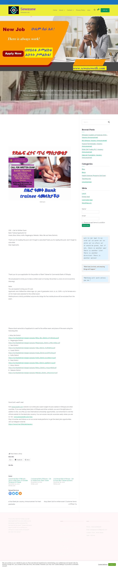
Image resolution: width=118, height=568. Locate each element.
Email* (84, 216)
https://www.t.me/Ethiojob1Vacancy (20, 424)
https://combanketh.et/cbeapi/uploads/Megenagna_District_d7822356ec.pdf (34, 343)
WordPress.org (86, 203)
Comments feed (87, 200)
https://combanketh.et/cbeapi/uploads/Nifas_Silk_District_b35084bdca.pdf (33, 338)
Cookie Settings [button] (102, 564)
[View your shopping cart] (98, 10)
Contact (69, 10)
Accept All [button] (112, 564)
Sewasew (28, 9)
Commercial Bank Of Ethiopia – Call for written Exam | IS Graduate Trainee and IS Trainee (18, 480)
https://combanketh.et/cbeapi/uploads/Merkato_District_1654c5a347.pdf (32, 373)
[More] (20, 493)
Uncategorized (86, 182)
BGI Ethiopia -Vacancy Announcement (94, 140)
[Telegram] (16, 493)
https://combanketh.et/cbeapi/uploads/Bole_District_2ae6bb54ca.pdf (31, 363)
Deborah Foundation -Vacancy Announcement (92, 156)
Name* (84, 209)
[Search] (108, 122)
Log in (84, 193)
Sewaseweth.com (17, 407)
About (61, 10)
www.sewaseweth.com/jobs (23, 417)
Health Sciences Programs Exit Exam (94, 175)
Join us (105, 10)
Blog (83, 169)
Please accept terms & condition (94, 222)
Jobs (88, 10)
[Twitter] (13, 493)
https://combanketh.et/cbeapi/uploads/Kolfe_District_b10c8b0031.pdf (32, 358)
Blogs (84, 172)
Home (55, 10)
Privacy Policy (80, 10)
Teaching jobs (86, 179)
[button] (64, 10)
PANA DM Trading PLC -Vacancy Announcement (92, 151)
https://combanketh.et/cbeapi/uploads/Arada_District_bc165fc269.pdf (32, 353)
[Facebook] (10, 493)
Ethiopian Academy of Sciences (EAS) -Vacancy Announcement (95, 136)
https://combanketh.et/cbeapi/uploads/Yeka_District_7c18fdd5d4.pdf (31, 348)
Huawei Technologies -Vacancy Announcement (92, 145)
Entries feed (86, 197)
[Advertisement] (42, 133)
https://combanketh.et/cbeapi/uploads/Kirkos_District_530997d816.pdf (32, 368)
